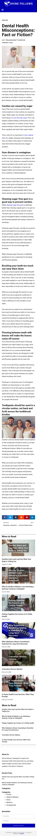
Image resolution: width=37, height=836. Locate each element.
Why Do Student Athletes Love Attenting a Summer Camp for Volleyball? (16, 717)
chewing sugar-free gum (15, 205)
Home (8, 800)
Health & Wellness (12, 797)
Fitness (8, 794)
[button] (2, 9)
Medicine (5, 20)
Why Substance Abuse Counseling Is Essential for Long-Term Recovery (17, 729)
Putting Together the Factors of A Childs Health (18, 723)
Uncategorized (11, 805)
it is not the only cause (19, 118)
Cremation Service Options (12, 669)
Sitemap (21, 833)
